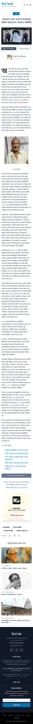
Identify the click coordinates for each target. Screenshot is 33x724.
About (5, 715)
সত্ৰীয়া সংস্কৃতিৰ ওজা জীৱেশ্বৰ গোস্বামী (16, 453)
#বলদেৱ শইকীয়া (17, 527)
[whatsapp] (21, 650)
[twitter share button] (19, 536)
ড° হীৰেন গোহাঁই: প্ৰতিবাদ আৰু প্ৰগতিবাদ (14, 568)
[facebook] (11, 650)
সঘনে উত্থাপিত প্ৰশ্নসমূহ (18, 676)
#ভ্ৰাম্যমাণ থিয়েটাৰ (8, 530)
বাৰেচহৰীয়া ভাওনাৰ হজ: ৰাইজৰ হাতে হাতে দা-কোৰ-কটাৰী (15, 622)
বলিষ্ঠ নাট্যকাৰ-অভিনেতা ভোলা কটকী (16, 463)
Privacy (28, 715)
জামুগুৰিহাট (26, 110)
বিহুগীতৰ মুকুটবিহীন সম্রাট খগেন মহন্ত (16, 450)
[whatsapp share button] (10, 536)
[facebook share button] (14, 536)
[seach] (27, 4)
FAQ (23, 715)
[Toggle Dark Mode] (24, 4)
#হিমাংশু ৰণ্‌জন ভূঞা (22, 530)
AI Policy (17, 715)
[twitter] (16, 650)
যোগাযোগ (23, 674)
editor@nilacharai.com (16, 645)
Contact (11, 715)
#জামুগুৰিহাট (6, 527)
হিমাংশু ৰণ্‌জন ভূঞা (20, 56)
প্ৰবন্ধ (16, 14)
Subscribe (16, 705)
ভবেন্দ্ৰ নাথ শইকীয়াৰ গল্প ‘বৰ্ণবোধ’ (11, 594)
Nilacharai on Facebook (19, 487)
